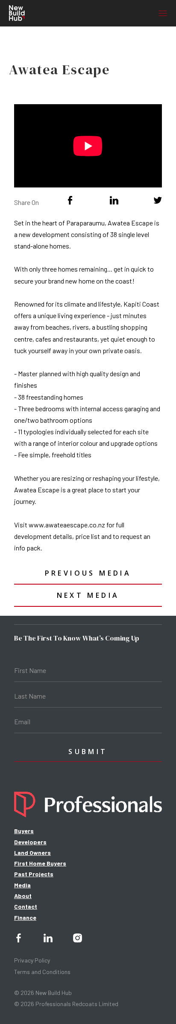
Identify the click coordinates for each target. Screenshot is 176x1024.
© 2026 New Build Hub (43, 992)
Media (22, 885)
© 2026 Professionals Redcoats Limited (66, 1003)
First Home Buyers (40, 863)
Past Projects (33, 874)
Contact (25, 906)
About (23, 895)
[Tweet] (157, 200)
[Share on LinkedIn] (114, 200)
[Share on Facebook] (70, 200)
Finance (25, 917)
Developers (30, 842)
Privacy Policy (32, 960)
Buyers (24, 830)
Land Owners (32, 852)
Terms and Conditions (42, 971)
